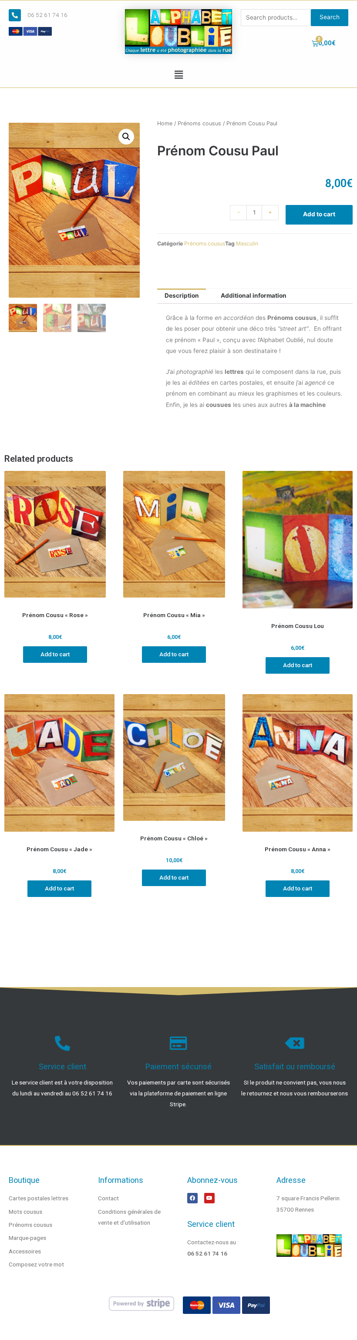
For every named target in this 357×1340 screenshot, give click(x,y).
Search (330, 16)
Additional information (253, 295)
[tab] (181, 296)
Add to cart (319, 214)
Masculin (247, 243)
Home (164, 123)
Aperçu (55, 600)
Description (182, 295)
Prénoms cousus (199, 123)
